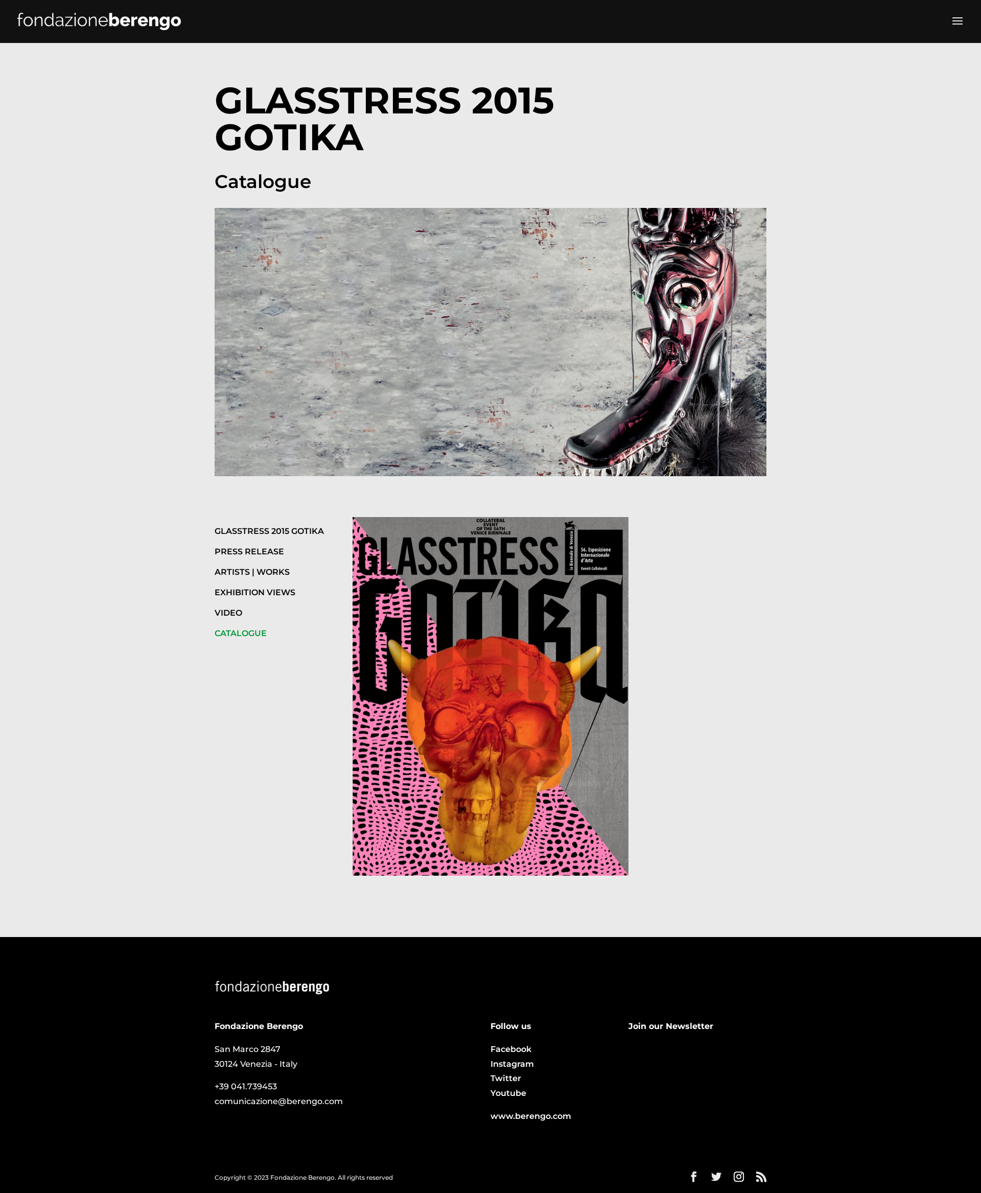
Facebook (511, 1049)
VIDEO (228, 613)
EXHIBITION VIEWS (255, 592)
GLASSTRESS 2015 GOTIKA (269, 531)
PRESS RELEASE (249, 551)
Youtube (508, 1093)
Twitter (506, 1078)
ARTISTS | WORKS (252, 572)
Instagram (512, 1064)
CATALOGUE (241, 633)
